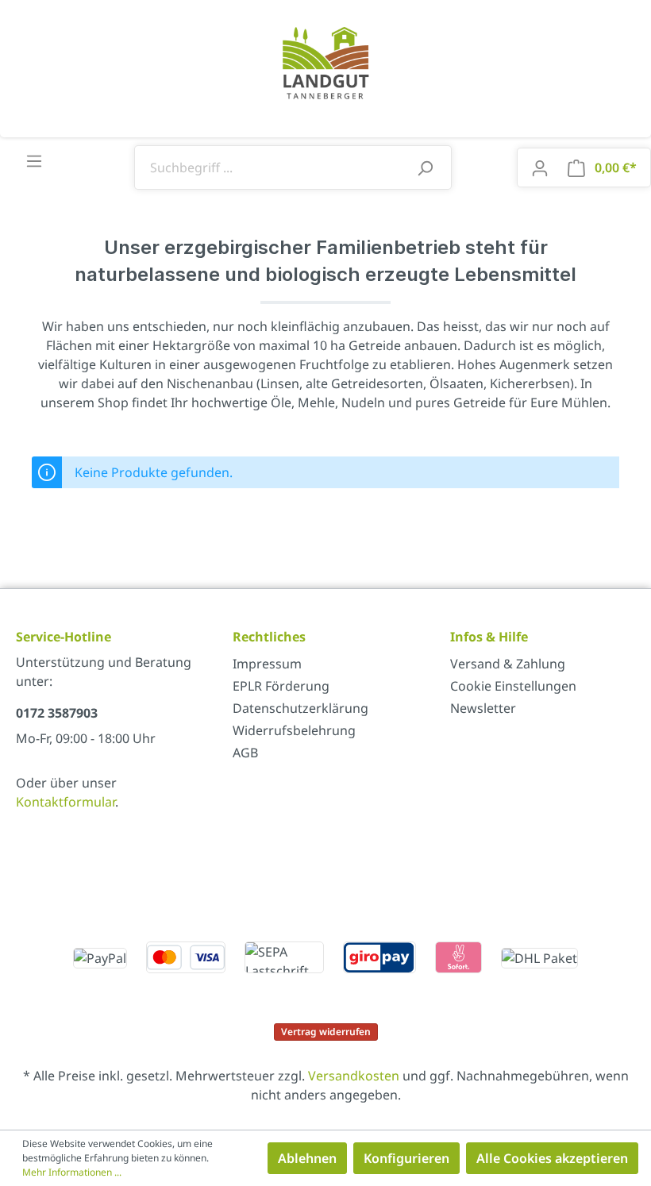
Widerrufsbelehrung (294, 730)
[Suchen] (424, 167)
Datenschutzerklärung (300, 708)
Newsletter (483, 708)
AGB (245, 752)
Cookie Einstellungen (513, 686)
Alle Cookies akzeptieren (552, 1158)
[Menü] (34, 160)
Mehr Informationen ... (71, 1172)
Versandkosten (353, 1075)
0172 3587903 (57, 713)
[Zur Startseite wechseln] (325, 61)
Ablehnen (307, 1158)
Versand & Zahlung (507, 663)
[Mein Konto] (540, 167)
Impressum (267, 663)
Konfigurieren (406, 1158)
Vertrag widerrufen (326, 1031)
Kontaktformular (65, 802)
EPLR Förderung (281, 686)
